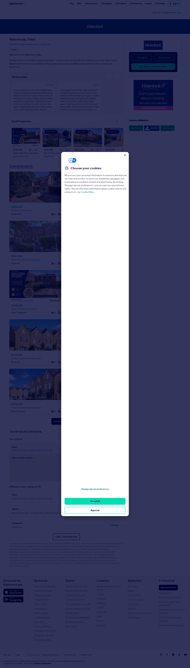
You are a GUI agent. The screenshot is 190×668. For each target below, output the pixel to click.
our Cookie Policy (85, 192)
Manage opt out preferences (95, 489)
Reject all (95, 510)
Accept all (95, 501)
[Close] (125, 155)
